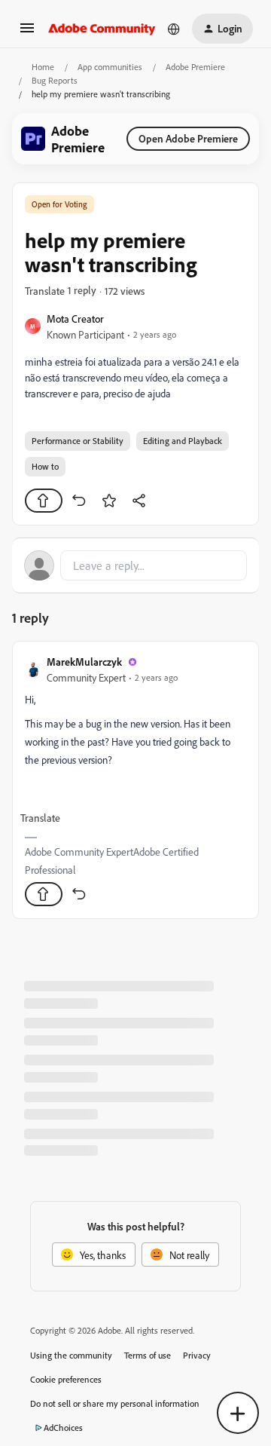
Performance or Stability (77, 440)
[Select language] (174, 29)
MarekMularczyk (84, 661)
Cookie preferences (66, 1379)
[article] (135, 780)
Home (43, 66)
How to (45, 466)
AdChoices (63, 1427)
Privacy (197, 1355)
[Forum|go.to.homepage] (102, 28)
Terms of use (147, 1355)
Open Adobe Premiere (188, 138)
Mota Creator (75, 318)
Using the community (71, 1355)
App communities (110, 66)
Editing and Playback (182, 440)
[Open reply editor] (135, 565)
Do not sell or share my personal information (114, 1403)
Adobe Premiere (195, 66)
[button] (27, 32)
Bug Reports (55, 80)
